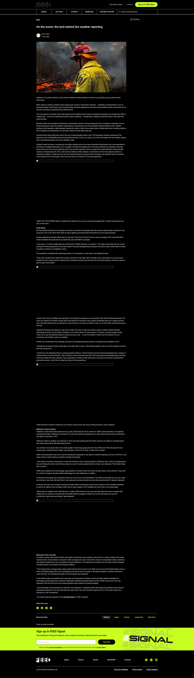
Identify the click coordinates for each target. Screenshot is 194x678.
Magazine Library (116, 4)
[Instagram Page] (146, 659)
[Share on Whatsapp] (51, 608)
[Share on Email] (46, 608)
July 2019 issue (68, 597)
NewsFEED (89, 12)
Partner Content (107, 12)
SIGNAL (44, 12)
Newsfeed (152, 617)
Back (38, 20)
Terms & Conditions (121, 670)
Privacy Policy (137, 670)
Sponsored (139, 617)
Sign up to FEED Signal (146, 4)
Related (106, 617)
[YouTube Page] (156, 659)
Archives (128, 660)
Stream (74, 12)
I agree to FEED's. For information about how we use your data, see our (71, 647)
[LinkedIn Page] (151, 659)
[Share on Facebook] (42, 608)
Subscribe (106, 642)
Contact (130, 4)
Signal (116, 617)
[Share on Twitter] (37, 608)
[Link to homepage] (43, 4)
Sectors (59, 12)
